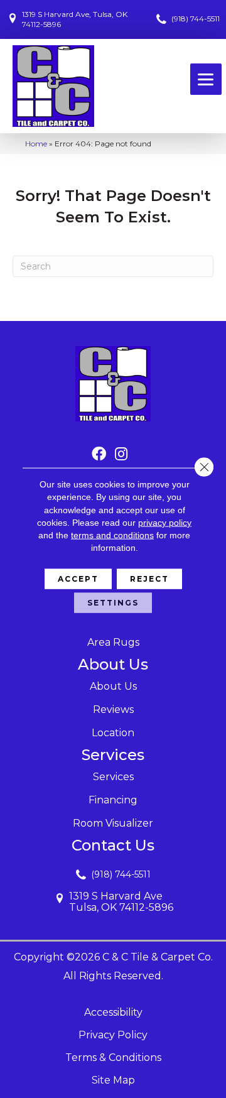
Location (113, 733)
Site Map (113, 1080)
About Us (113, 686)
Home (36, 143)
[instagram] (121, 454)
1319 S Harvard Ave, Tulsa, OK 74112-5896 (74, 19)
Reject (149, 578)
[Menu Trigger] (206, 79)
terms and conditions (112, 535)
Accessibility (113, 1012)
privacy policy (164, 523)
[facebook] (99, 454)
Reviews (113, 709)
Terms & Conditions (113, 1057)
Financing (113, 800)
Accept (78, 578)
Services (113, 777)
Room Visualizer (113, 823)
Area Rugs (113, 642)
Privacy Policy (113, 1035)
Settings (113, 602)
